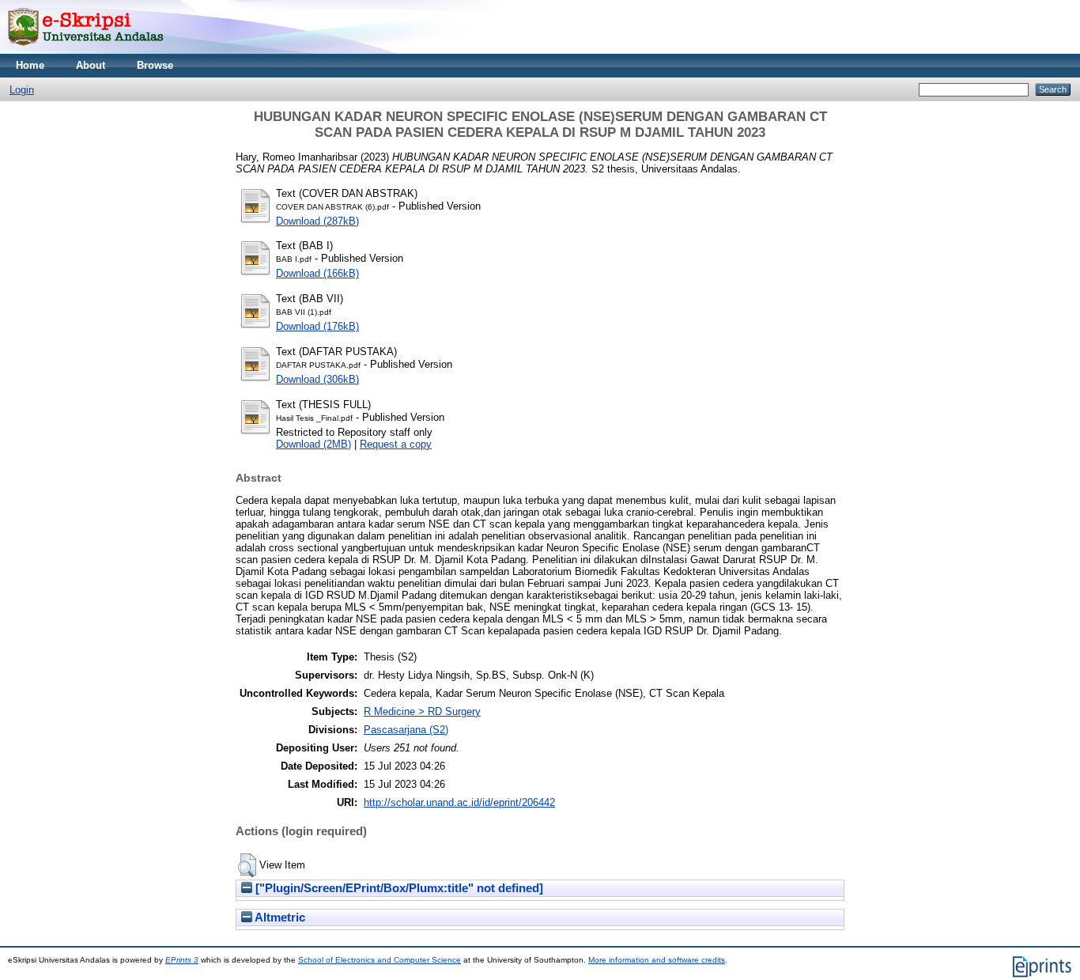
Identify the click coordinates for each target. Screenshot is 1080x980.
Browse (155, 65)
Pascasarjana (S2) (406, 730)
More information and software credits (656, 959)
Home (30, 65)
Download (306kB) (317, 379)
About (90, 65)
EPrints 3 (181, 959)
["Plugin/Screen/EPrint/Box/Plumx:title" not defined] (397, 888)
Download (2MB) (313, 444)
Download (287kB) (317, 221)
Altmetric (278, 917)
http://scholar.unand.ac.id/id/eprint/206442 (459, 802)
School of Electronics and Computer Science (379, 959)
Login (21, 90)
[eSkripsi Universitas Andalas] (86, 50)
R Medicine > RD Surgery (422, 711)
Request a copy (396, 444)
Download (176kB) (317, 326)
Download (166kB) (317, 273)
